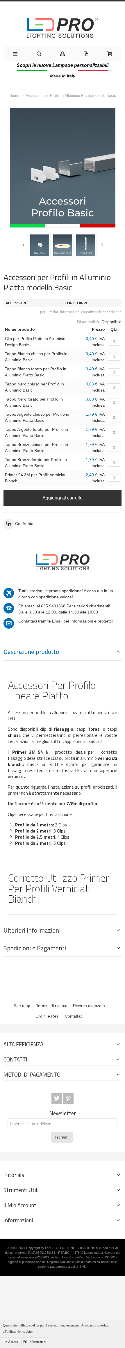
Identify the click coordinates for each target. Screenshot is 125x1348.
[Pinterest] (68, 1098)
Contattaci (74, 1016)
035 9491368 (53, 606)
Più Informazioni (34, 1341)
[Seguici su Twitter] (57, 1098)
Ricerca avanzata (89, 1005)
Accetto (13, 1341)
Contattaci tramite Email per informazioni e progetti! (65, 621)
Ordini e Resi (47, 1016)
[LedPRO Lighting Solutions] (62, 28)
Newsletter (62, 1113)
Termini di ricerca (51, 1005)
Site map (22, 1005)
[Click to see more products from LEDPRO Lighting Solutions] (62, 561)
